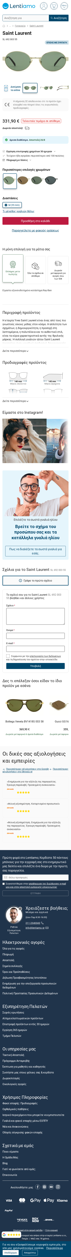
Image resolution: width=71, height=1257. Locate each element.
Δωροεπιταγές (11, 1078)
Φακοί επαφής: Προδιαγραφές (20, 1103)
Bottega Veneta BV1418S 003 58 (24, 721)
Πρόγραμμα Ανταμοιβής (16, 1061)
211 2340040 (33, 923)
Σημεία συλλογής (12, 966)
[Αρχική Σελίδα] (3, 26)
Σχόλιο (10, 605)
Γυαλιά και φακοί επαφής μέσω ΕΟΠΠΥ (25, 1121)
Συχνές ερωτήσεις (13, 1012)
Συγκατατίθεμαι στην (36, 885)
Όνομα (10, 630)
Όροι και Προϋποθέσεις (16, 972)
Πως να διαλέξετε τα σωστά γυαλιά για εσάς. (35, 551)
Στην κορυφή (51, 1230)
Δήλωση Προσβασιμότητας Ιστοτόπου (24, 977)
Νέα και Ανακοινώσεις (15, 1126)
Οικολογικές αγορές (14, 1084)
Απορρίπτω (30, 1252)
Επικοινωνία (9, 1175)
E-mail (10, 643)
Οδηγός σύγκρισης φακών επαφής (22, 1132)
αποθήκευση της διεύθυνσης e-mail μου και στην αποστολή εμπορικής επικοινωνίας (36, 885)
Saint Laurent (36, 25)
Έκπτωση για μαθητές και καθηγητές (24, 1066)
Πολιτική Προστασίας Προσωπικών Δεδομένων (30, 993)
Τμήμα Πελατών (11, 1036)
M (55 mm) (14, 205)
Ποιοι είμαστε (10, 1151)
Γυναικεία (20, 25)
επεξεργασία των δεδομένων (45, 656)
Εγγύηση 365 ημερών (14, 1030)
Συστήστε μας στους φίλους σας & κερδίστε (28, 1072)
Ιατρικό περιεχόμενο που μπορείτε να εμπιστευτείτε (33, 1115)
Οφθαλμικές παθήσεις (15, 1109)
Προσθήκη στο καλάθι (35, 221)
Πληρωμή (8, 954)
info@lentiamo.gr (35, 927)
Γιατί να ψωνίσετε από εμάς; (19, 1169)
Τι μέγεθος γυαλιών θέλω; (18, 211)
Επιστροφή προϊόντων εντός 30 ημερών (25, 1024)
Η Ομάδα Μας (10, 1157)
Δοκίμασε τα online (16, 88)
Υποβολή (35, 666)
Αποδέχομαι (10, 1252)
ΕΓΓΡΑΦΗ (36, 893)
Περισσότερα (54, 1248)
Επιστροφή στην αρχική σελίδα (27, 1230)
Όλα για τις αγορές (13, 948)
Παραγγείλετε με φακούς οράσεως (35, 230)
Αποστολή (8, 960)
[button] (30, 88)
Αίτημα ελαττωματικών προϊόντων (22, 1018)
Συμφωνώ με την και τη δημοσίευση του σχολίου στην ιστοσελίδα (33, 657)
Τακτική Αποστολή (13, 1055)
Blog (5, 1163)
